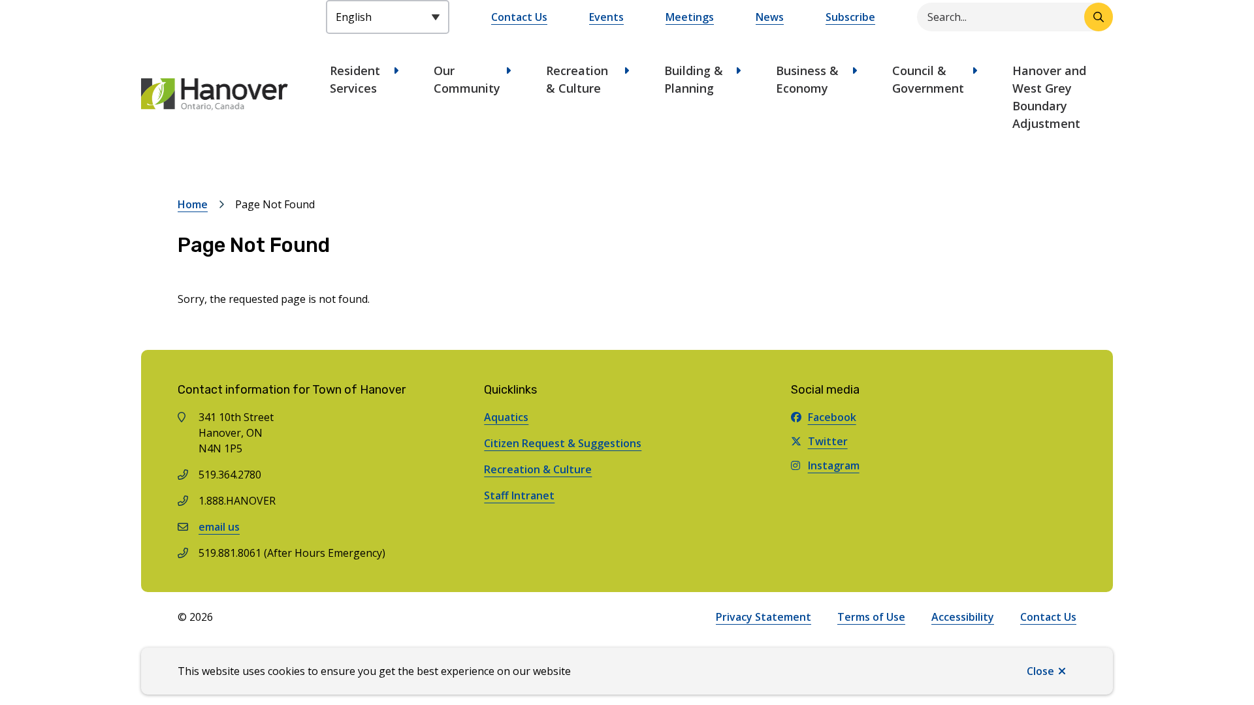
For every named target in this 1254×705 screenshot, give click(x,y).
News (770, 17)
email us (219, 527)
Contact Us (519, 17)
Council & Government (928, 79)
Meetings (690, 17)
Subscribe (850, 17)
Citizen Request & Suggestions (562, 443)
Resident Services (355, 79)
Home (193, 204)
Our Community (467, 79)
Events (606, 17)
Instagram (834, 465)
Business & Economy (807, 79)
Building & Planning (693, 79)
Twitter (828, 441)
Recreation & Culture (577, 79)
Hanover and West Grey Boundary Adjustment (1049, 97)
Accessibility (962, 617)
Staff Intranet (519, 495)
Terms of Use (871, 617)
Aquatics (506, 417)
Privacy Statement (763, 617)
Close (1040, 671)
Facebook (832, 417)
